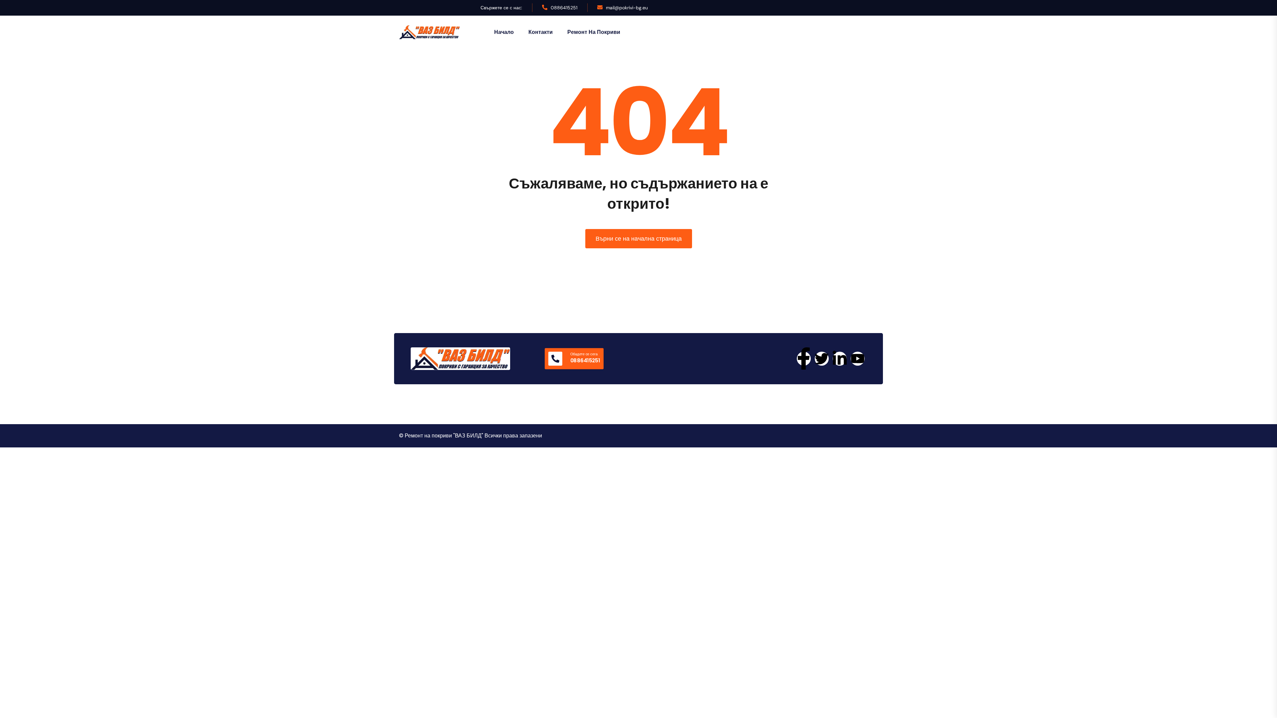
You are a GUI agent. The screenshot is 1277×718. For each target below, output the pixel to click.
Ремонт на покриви (593, 32)
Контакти (540, 32)
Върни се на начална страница (639, 238)
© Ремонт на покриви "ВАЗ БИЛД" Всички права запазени (470, 435)
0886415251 (564, 8)
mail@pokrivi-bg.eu (627, 8)
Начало (504, 32)
